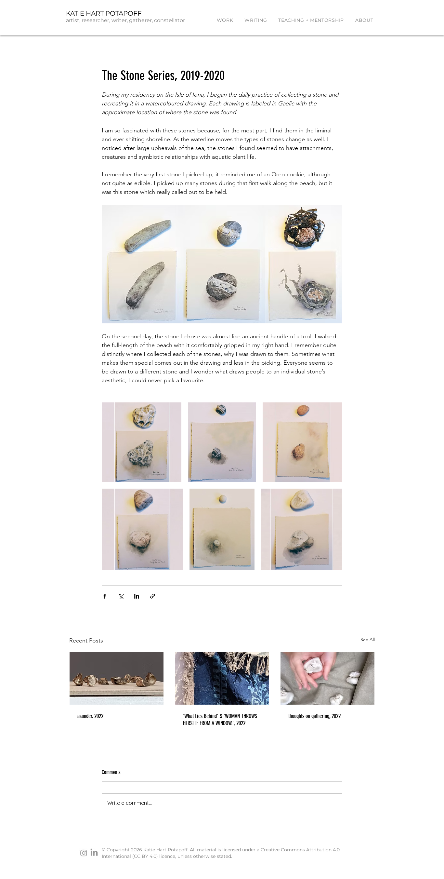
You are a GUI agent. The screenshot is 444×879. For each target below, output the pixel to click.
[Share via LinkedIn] (137, 596)
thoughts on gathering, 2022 (314, 716)
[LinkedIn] (94, 852)
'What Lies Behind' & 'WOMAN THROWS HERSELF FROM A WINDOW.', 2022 (220, 719)
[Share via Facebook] (105, 596)
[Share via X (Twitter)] (121, 596)
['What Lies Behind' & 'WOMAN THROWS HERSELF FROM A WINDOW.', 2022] (222, 678)
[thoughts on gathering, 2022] (327, 678)
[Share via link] (153, 596)
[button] (225, 20)
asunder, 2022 (90, 716)
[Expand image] (141, 442)
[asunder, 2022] (116, 678)
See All (367, 639)
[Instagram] (83, 852)
